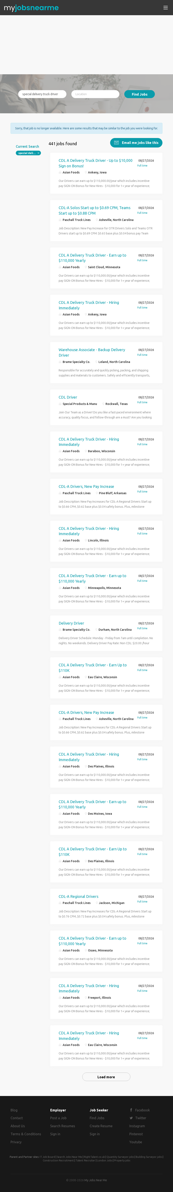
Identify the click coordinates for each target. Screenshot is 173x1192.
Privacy (16, 1142)
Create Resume (101, 1126)
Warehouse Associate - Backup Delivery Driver (92, 352)
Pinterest (136, 1134)
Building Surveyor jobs (149, 1156)
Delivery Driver (71, 623)
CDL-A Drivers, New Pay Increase (86, 486)
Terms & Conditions (26, 1134)
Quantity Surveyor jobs (120, 1156)
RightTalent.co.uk (94, 1156)
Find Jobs (139, 94)
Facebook (142, 1110)
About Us (18, 1126)
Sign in (55, 1134)
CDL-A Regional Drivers (78, 896)
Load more (106, 1077)
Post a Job (58, 1118)
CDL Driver (68, 397)
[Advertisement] (86, 44)
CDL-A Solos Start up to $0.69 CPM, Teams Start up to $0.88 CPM (94, 210)
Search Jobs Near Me (69, 1156)
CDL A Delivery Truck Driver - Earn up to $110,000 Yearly (92, 258)
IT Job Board (47, 1156)
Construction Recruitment (58, 1160)
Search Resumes (62, 1126)
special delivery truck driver (29, 153)
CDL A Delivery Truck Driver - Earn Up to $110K (93, 667)
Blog (14, 1110)
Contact (17, 1118)
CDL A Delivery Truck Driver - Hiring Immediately (89, 305)
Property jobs (122, 1160)
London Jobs (104, 1160)
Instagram (137, 1126)
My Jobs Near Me (95, 1180)
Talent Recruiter (85, 1160)
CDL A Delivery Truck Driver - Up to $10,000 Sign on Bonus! (95, 163)
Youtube (135, 1142)
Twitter (140, 1118)
